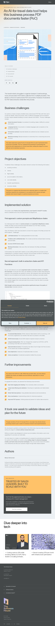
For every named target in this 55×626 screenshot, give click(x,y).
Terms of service (7, 619)
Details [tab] (27, 305)
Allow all (45, 323)
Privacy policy (7, 617)
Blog (15, 7)
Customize (26, 323)
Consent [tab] (10, 305)
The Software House (8, 7)
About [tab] (45, 305)
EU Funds (6, 616)
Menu (49, 2)
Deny (10, 323)
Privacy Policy (21, 317)
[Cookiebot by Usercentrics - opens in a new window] (47, 302)
